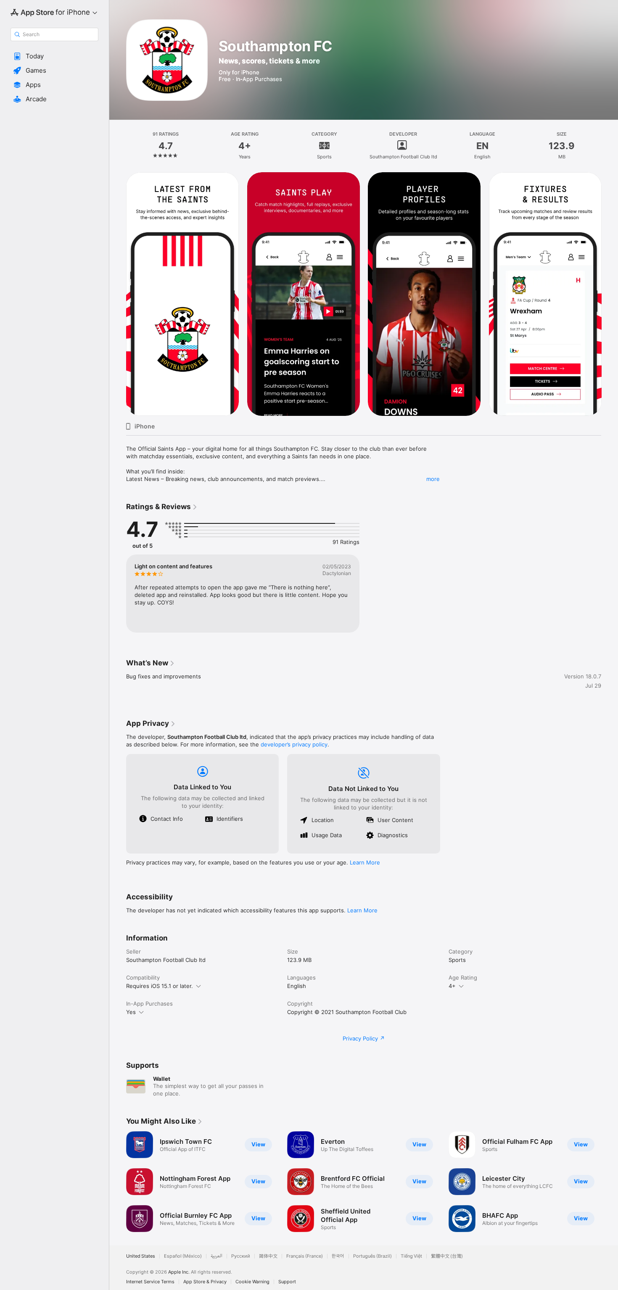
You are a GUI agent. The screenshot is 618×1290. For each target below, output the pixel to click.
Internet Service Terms (150, 1281)
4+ (452, 986)
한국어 (338, 1256)
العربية (216, 1256)
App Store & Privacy (205, 1281)
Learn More (365, 862)
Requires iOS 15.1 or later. (159, 986)
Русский (240, 1256)
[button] (54, 56)
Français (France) (304, 1256)
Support (287, 1281)
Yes (131, 1012)
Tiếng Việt (411, 1256)
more (433, 479)
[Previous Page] (118, 294)
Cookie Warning (252, 1281)
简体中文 (268, 1256)
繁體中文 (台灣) (447, 1256)
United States (140, 1256)
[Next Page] (609, 294)
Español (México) (183, 1256)
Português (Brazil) (372, 1256)
